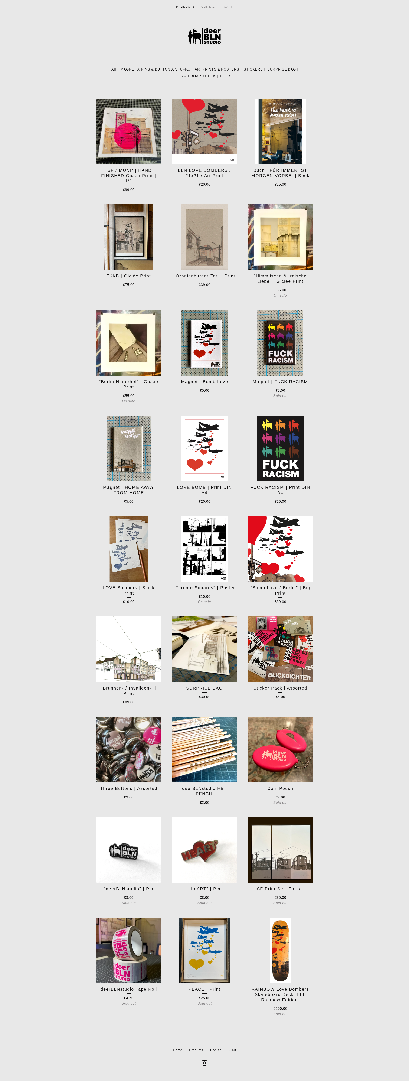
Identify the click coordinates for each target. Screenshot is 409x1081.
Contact (209, 6)
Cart (228, 6)
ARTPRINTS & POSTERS (217, 69)
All (113, 69)
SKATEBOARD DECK (197, 76)
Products (185, 6)
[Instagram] (204, 1062)
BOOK (225, 76)
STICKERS (253, 69)
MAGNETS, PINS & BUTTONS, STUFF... (155, 69)
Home (177, 1050)
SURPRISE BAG (281, 69)
